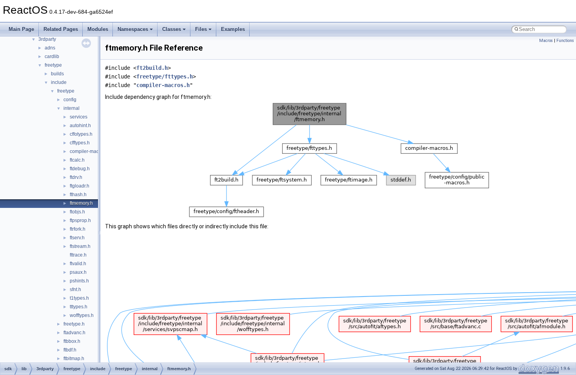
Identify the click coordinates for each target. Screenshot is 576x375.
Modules (97, 29)
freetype (53, 65)
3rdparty (47, 39)
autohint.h (80, 125)
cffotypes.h (81, 134)
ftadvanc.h (74, 332)
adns (50, 48)
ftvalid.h (78, 263)
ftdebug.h (80, 168)
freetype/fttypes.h (164, 76)
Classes (171, 29)
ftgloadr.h (79, 186)
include (59, 82)
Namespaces (133, 29)
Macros (546, 40)
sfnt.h (75, 289)
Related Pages (60, 29)
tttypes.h (78, 306)
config (69, 99)
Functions (565, 40)
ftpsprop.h (80, 220)
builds (57, 73)
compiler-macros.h (89, 151)
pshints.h (79, 281)
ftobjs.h (77, 212)
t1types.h (79, 298)
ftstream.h (80, 246)
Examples (233, 29)
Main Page (21, 29)
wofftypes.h (82, 315)
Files (201, 29)
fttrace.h (78, 255)
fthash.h (78, 194)
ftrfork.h (77, 229)
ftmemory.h (81, 203)
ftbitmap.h (73, 358)
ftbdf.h (69, 350)
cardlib (52, 56)
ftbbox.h (71, 341)
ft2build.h (152, 68)
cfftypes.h (80, 143)
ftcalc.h (77, 160)
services (78, 117)
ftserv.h (77, 237)
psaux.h (78, 272)
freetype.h (74, 324)
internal (71, 108)
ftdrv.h (76, 177)
